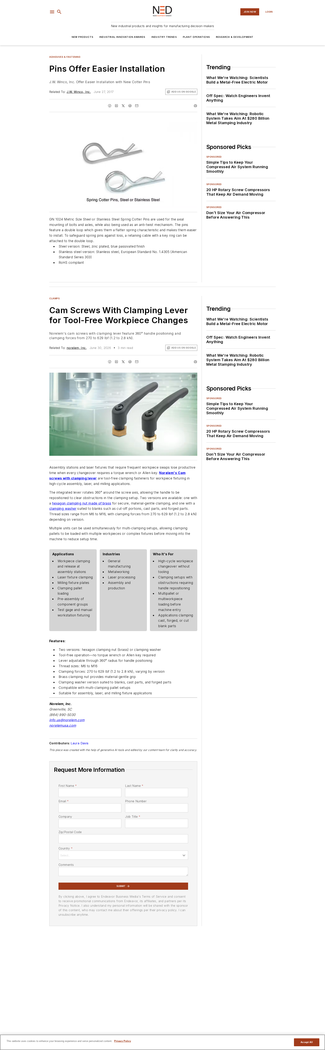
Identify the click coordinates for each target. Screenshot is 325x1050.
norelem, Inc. (77, 348)
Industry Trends (164, 37)
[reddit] (130, 106)
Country (65, 848)
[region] (162, 1042)
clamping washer (62, 509)
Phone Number (136, 801)
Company (65, 816)
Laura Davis (79, 743)
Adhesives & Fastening (64, 56)
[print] (195, 106)
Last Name (134, 786)
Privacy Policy (122, 1041)
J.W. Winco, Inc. (79, 92)
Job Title (132, 816)
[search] (59, 12)
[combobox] (123, 855)
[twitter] (123, 106)
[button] (52, 12)
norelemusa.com (62, 725)
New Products (82, 37)
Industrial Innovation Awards (122, 37)
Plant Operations (196, 37)
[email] (137, 106)
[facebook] (110, 106)
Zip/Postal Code (70, 832)
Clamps (54, 298)
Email (63, 801)
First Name (67, 786)
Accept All (307, 1042)
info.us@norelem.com (67, 720)
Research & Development (234, 37)
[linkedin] (116, 106)
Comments (66, 865)
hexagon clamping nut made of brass (81, 503)
